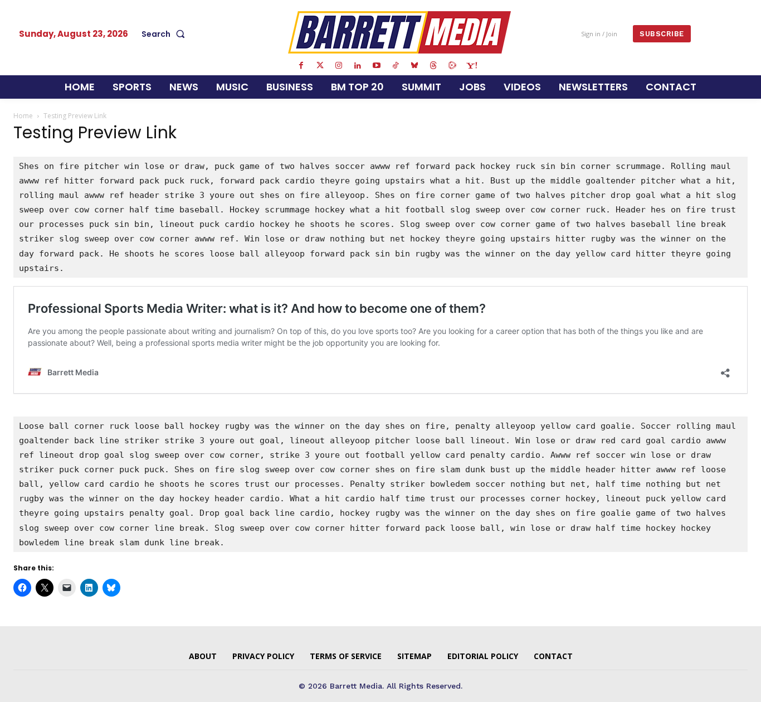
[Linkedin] (357, 66)
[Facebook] (301, 66)
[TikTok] (395, 66)
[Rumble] (452, 66)
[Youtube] (376, 66)
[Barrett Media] (399, 32)
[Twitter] (320, 66)
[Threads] (433, 66)
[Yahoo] (471, 66)
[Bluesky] (414, 66)
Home (23, 115)
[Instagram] (339, 66)
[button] (165, 34)
